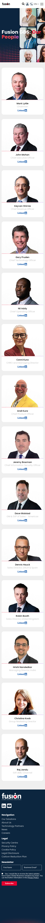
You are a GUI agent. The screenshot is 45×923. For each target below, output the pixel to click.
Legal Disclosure (10, 853)
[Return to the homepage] (6, 4)
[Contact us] (32, 4)
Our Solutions (9, 819)
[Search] (23, 4)
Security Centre (10, 843)
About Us (6, 823)
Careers (6, 833)
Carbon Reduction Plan (14, 857)
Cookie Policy (9, 850)
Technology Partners (13, 826)
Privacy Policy (9, 846)
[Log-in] (27, 4)
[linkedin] (4, 806)
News (4, 830)
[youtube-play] (9, 806)
